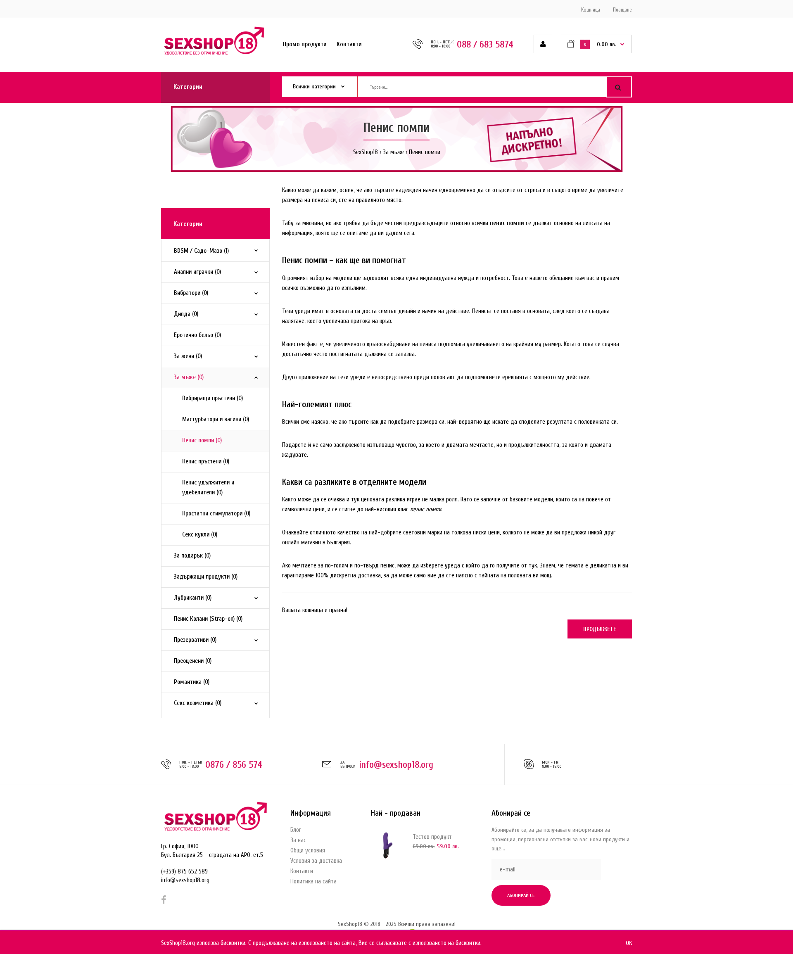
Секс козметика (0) (197, 703)
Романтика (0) (191, 682)
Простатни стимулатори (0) (216, 513)
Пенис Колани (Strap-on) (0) (208, 618)
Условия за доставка (316, 860)
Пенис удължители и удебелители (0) (208, 487)
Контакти (301, 871)
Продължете (599, 629)
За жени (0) (188, 356)
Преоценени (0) (192, 660)
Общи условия (307, 850)
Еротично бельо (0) (197, 335)
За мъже (393, 152)
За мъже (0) (189, 377)
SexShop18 (365, 152)
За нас (298, 840)
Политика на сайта (313, 881)
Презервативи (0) (195, 639)
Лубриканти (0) (192, 597)
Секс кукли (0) (199, 534)
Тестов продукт (432, 836)
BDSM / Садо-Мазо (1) (201, 250)
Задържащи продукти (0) (205, 576)
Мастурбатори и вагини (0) (215, 419)
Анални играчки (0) (197, 271)
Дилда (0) (186, 314)
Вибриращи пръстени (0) (212, 398)
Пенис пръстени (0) (205, 461)
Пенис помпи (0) (202, 440)
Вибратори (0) (191, 293)
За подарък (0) (192, 555)
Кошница (590, 10)
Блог (295, 829)
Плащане (622, 10)
